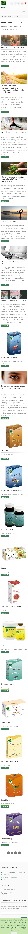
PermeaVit (5, 723)
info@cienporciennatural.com (10, 877)
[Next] (19, 852)
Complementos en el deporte (13, 132)
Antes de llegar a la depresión (13, 301)
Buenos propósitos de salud (12, 47)
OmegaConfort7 (8, 684)
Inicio (5, 16)
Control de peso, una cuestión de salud (13, 262)
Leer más (4, 65)
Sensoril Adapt (7, 839)
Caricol (4, 568)
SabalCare (5, 800)
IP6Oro (4, 645)
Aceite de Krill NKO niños (11, 491)
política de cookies (14, 930)
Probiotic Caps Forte (9, 761)
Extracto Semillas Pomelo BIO (13, 607)
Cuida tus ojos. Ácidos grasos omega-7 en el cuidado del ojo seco (14, 388)
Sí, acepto (14, 933)
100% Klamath (7, 529)
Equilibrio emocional (9, 221)
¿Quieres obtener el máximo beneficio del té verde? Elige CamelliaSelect (13, 179)
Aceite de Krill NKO (9, 358)
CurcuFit (4, 450)
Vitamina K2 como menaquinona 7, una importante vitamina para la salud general (12, 89)
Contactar (5, 879)
